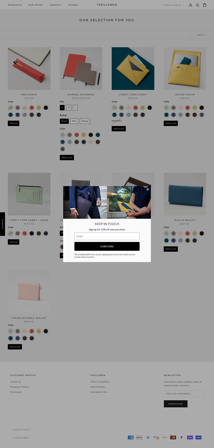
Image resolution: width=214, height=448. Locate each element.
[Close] (148, 189)
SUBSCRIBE (107, 246)
